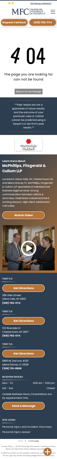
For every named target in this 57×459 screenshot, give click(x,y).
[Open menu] (53, 11)
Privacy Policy (7, 446)
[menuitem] (24, 432)
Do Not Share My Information (27, 446)
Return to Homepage (28, 91)
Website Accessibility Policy (40, 449)
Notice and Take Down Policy (17, 449)
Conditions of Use (48, 446)
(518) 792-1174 (11, 303)
